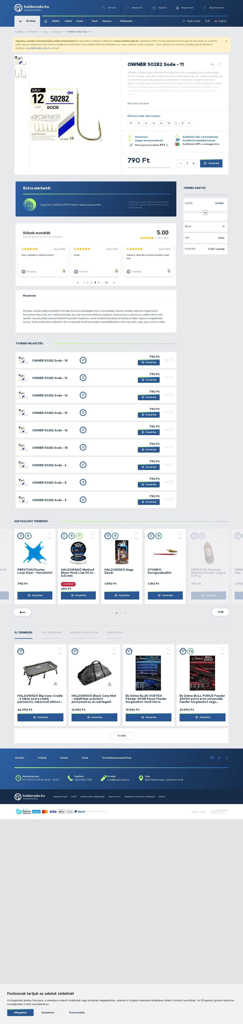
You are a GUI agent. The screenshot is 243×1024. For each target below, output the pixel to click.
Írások (64, 758)
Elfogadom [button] (20, 1012)
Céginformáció (60, 797)
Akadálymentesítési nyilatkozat (140, 797)
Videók (68, 21)
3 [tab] (126, 613)
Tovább (121, 735)
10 (130, 123)
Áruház (19, 758)
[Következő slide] (220, 612)
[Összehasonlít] (212, 64)
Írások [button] (80, 21)
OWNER (219, 203)
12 (138, 123)
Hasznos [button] (106, 21)
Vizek (95, 21)
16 (161, 123)
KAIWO (56, 21)
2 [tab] (121, 613)
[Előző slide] (22, 612)
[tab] (23, 635)
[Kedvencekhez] (219, 64)
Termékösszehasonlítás (117, 758)
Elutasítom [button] (48, 1012)
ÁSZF (74, 797)
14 (146, 123)
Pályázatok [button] (126, 21)
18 (169, 123)
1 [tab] (116, 613)
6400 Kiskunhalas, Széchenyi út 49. (164, 780)
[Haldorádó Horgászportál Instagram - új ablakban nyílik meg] (227, 758)
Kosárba (213, 163)
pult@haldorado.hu (39, 48)
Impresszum (114, 797)
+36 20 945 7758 (83, 780)
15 (154, 123)
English (222, 21)
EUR (207, 21)
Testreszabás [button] (77, 1012)
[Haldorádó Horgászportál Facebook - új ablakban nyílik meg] (219, 758)
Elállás (162, 797)
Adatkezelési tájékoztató (92, 797)
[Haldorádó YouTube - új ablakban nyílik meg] (212, 758)
